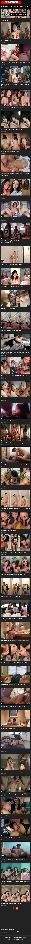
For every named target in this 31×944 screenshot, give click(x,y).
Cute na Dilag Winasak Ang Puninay (9, 219)
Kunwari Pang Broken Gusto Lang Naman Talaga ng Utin (14, 465)
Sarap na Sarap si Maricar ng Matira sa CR (11, 596)
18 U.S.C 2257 (24, 941)
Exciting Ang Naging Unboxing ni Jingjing (11, 903)
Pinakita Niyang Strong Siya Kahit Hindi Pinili (12, 286)
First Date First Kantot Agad (8, 308)
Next (17, 908)
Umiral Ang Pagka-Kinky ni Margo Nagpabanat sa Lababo (15, 640)
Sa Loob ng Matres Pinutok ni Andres (10, 399)
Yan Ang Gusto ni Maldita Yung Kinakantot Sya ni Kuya (14, 794)
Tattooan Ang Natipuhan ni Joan (8, 530)
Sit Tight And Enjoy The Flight (8, 197)
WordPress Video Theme (13, 939)
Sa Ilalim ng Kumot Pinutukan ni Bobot (10, 421)
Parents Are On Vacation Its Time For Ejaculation (13, 684)
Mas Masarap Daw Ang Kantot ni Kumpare (11, 750)
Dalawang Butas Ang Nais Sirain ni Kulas (11, 838)
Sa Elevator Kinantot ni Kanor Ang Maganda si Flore (13, 574)
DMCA (12, 941)
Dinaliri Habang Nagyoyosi (7, 486)
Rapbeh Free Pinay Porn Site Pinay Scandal (15, 6)
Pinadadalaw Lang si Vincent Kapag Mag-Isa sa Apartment (15, 508)
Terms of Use (7, 941)
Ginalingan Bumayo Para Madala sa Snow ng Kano (13, 443)
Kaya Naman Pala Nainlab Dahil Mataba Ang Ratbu (13, 552)
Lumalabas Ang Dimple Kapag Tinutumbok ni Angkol (14, 706)
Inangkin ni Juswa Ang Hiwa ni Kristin (10, 728)
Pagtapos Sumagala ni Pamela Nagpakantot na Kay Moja (15, 881)
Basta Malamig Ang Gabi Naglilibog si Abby (11, 129)
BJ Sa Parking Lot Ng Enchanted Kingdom (11, 618)
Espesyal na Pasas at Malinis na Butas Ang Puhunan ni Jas (15, 62)
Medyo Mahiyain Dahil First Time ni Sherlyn (11, 772)
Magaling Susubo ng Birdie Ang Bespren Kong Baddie (14, 662)
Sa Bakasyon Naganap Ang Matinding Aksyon (12, 107)
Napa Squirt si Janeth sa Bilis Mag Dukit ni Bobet (13, 859)
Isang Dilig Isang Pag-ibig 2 (8, 40)
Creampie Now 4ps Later (7, 816)
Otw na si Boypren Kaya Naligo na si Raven (11, 264)
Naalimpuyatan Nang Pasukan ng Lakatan (11, 330)
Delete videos (17, 941)
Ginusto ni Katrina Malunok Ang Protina (10, 151)
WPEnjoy (21, 939)
